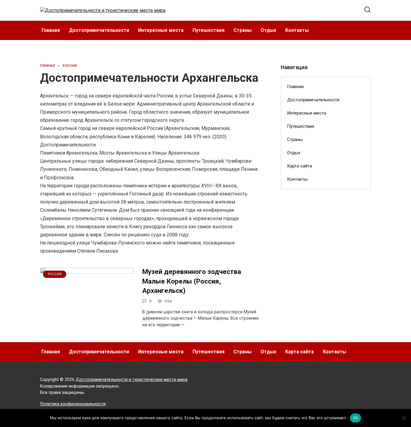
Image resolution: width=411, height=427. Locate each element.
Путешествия (208, 30)
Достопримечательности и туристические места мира (131, 379)
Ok (355, 417)
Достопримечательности (99, 30)
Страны (242, 30)
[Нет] (403, 418)
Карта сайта (299, 166)
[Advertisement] (326, 291)
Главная (51, 30)
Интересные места (161, 30)
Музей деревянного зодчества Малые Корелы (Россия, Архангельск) (191, 281)
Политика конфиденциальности (73, 404)
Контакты (297, 30)
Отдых (268, 30)
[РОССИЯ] (86, 330)
